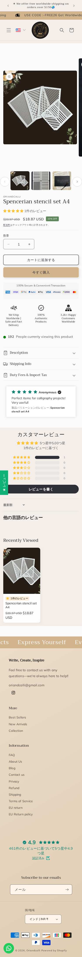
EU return (16, 808)
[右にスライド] (77, 182)
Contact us (16, 775)
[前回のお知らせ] (8, 5)
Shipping (15, 795)
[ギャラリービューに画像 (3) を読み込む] (61, 180)
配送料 (6, 224)
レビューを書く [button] (41, 489)
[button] (9, 30)
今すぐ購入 (41, 272)
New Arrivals (18, 724)
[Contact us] (8, 948)
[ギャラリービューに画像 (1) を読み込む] (20, 180)
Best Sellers (17, 717)
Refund (14, 788)
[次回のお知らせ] (74, 5)
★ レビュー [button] (4, 482)
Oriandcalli (33, 950)
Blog (12, 768)
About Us (15, 762)
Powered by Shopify (54, 950)
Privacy (14, 781)
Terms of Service (21, 801)
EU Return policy (21, 814)
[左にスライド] (5, 182)
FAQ (12, 755)
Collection (16, 731)
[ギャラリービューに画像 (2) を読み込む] (40, 180)
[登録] (67, 889)
